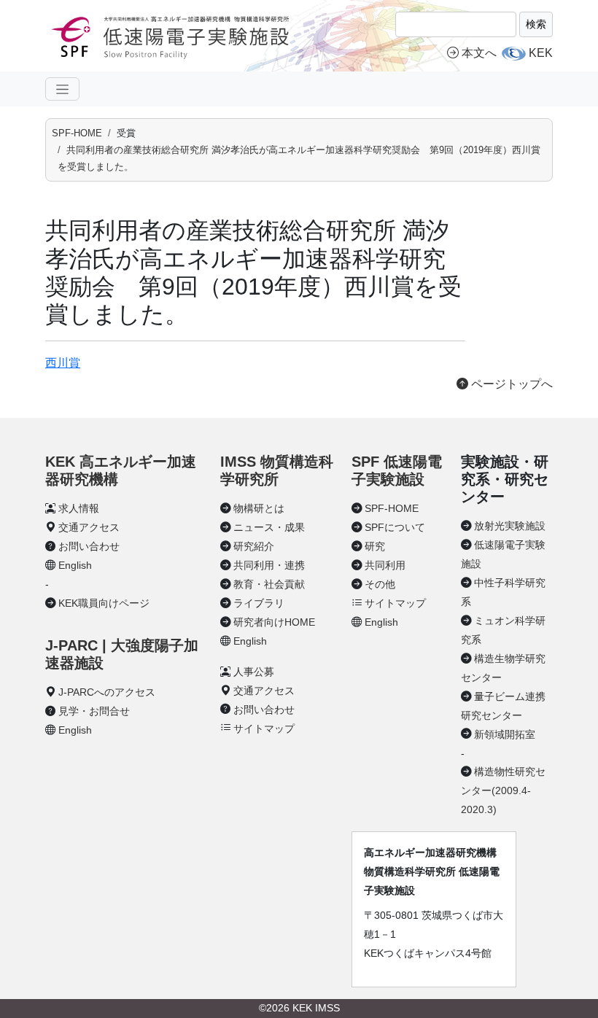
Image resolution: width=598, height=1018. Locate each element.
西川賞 (62, 363)
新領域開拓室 (504, 734)
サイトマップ (264, 728)
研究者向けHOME (274, 622)
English (75, 565)
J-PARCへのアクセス (106, 692)
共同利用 (385, 565)
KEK (541, 53)
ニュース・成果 (269, 527)
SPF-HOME (77, 133)
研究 (375, 546)
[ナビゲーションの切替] (62, 89)
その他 (380, 584)
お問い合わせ (89, 546)
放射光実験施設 (509, 526)
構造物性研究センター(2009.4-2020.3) (503, 790)
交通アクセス (89, 527)
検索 (536, 24)
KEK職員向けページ (104, 603)
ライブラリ (258, 603)
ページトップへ (510, 384)
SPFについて (395, 527)
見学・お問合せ (94, 711)
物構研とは (258, 508)
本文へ (479, 53)
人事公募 (253, 671)
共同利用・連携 (269, 565)
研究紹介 (253, 546)
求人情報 (78, 508)
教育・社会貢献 (269, 584)
